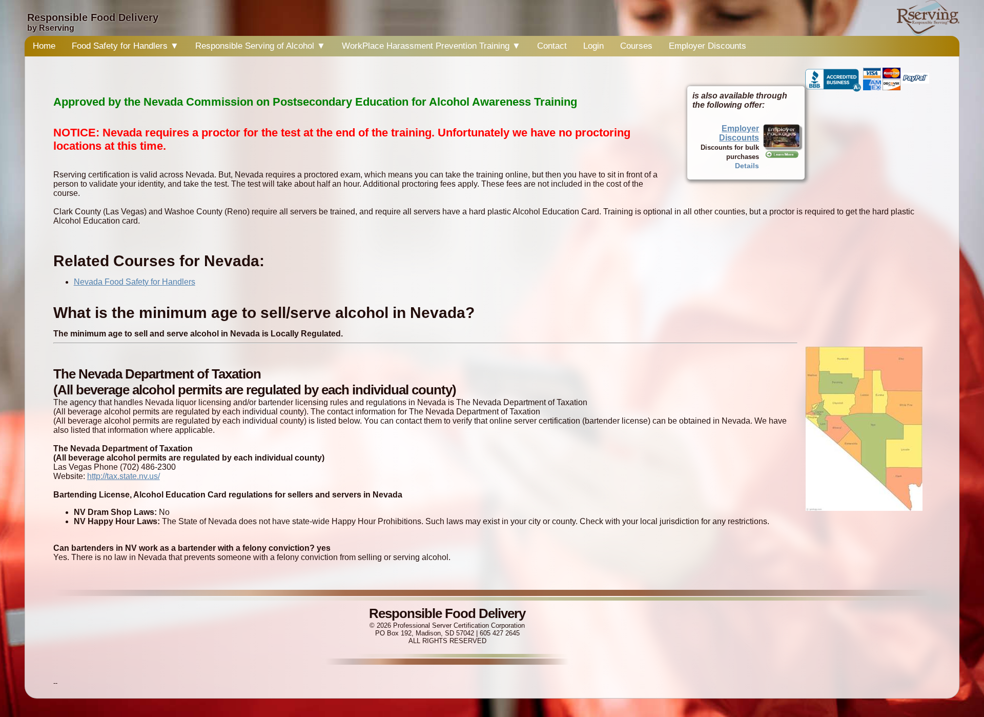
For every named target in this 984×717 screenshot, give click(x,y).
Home (44, 46)
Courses (636, 46)
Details (747, 166)
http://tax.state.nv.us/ (123, 476)
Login (593, 46)
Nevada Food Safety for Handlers (134, 281)
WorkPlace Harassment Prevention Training (431, 46)
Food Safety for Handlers (125, 46)
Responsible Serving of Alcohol (260, 46)
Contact (552, 46)
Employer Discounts (707, 46)
